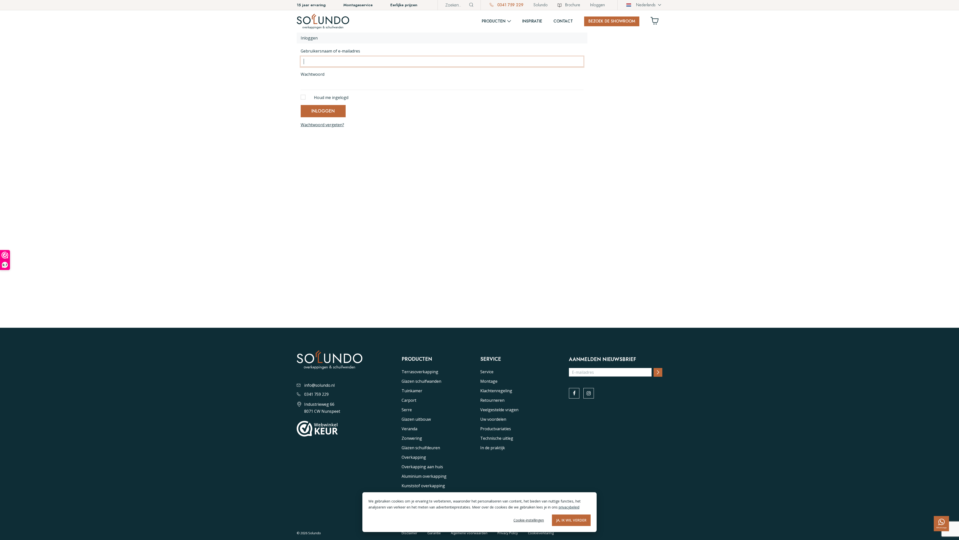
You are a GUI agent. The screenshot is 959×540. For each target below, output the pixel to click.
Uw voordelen (493, 419)
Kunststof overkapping (423, 485)
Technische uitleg (496, 438)
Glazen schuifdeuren (421, 447)
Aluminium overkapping (424, 476)
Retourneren (492, 400)
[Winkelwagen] (657, 22)
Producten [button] (493, 21)
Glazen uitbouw (416, 419)
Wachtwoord (312, 74)
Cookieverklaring (541, 533)
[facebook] (574, 393)
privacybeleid (569, 507)
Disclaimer (409, 533)
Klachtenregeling (496, 391)
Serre (407, 409)
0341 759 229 (509, 5)
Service (486, 371)
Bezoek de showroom (611, 21)
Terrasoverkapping (420, 371)
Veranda (409, 429)
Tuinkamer (412, 391)
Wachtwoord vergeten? (322, 125)
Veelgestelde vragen (499, 409)
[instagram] (588, 393)
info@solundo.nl (319, 385)
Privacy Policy (507, 533)
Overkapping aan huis (422, 467)
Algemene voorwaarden (469, 533)
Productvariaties (495, 429)
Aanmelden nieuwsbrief (602, 359)
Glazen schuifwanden (421, 381)
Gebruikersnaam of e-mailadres (330, 51)
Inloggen (597, 5)
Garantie (434, 533)
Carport (409, 400)
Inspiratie (532, 21)
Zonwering (412, 438)
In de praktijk (492, 447)
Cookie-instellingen (528, 520)
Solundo (540, 5)
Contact (563, 21)
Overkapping (414, 457)
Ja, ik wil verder (571, 520)
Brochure (572, 5)
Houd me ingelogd (331, 97)
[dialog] (479, 512)
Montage (488, 381)
